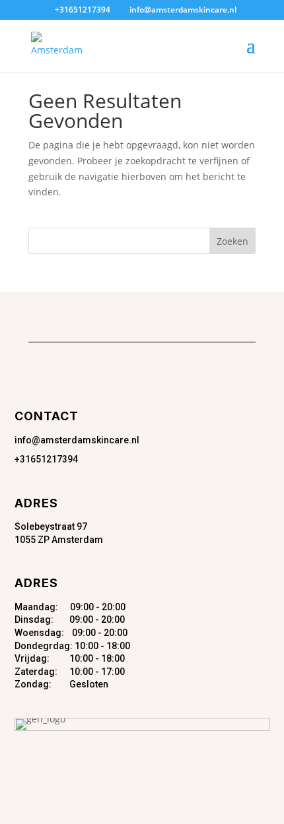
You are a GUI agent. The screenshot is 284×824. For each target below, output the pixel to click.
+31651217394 (46, 459)
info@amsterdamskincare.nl (77, 440)
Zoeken (232, 241)
